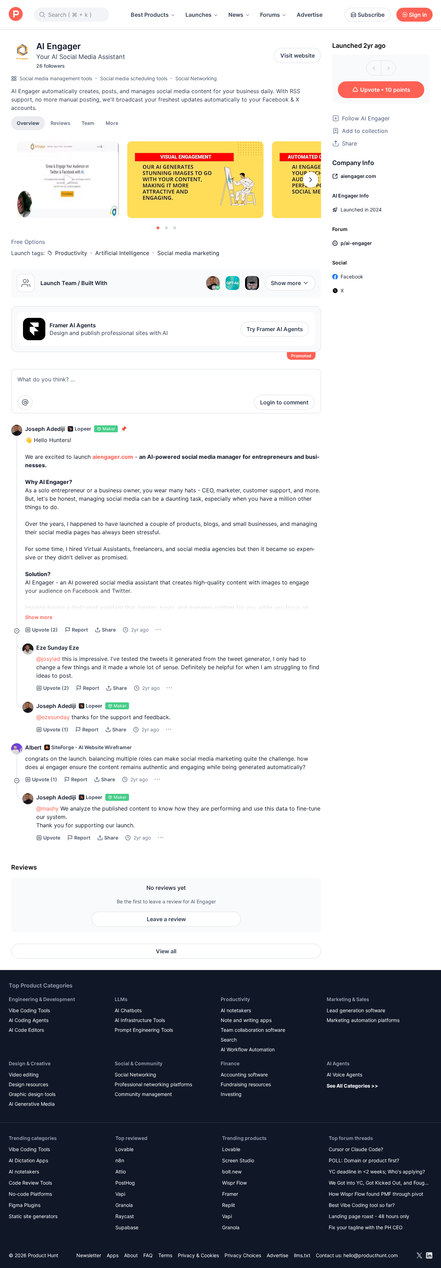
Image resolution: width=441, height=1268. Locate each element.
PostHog (125, 1183)
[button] (112, 122)
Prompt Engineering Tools (144, 1030)
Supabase (126, 1227)
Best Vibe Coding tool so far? (362, 1205)
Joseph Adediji (45, 428)
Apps (113, 1255)
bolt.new (232, 1171)
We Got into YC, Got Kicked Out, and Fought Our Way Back (379, 1183)
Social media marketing (188, 252)
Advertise (309, 14)
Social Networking (196, 78)
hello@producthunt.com (370, 1255)
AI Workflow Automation (248, 1049)
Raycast (124, 1216)
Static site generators (33, 1216)
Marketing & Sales (348, 999)
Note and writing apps (246, 1020)
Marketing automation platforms (363, 1020)
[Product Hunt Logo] (16, 14)
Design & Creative (30, 1063)
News (235, 14)
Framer (230, 1194)
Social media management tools (56, 78)
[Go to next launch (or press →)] (388, 68)
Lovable (124, 1149)
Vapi (120, 1194)
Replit (228, 1205)
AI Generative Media (32, 1104)
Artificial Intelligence (122, 252)
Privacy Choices (243, 1255)
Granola (124, 1205)
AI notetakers (236, 1010)
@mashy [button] (47, 808)
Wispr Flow (234, 1183)
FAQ (148, 1255)
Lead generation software (356, 1010)
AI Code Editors (26, 1030)
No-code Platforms (30, 1194)
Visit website (297, 55)
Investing (231, 1094)
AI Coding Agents (28, 1020)
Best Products (150, 14)
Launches (198, 14)
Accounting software (244, 1074)
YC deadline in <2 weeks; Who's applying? (377, 1171)
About (131, 1255)
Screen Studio (238, 1160)
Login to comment (284, 402)
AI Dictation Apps (28, 1160)
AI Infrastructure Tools (140, 1020)
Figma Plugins (24, 1205)
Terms (165, 1255)
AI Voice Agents (344, 1074)
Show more (286, 282)
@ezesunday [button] (53, 717)
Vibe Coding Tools (29, 1010)
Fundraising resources (246, 1084)
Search (229, 1040)
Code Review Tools (30, 1183)
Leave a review (166, 919)
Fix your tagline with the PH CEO (366, 1227)
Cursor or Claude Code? (356, 1149)
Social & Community (138, 1063)
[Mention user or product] (25, 402)
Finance (230, 1063)
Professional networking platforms (153, 1084)
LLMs (121, 999)
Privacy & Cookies (198, 1255)
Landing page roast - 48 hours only (369, 1216)
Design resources (28, 1084)
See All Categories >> (352, 1086)
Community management (143, 1094)
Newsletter (88, 1255)
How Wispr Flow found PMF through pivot (376, 1194)
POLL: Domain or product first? (364, 1160)
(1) (55, 729)
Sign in (418, 14)
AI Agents (338, 1063)
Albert (33, 747)
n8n (119, 1160)
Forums (270, 14)
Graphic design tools (32, 1094)
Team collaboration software (253, 1030)
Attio (120, 1171)
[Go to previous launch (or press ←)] (374, 68)
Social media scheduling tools (133, 78)
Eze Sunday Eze (57, 647)
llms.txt (302, 1255)
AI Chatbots (128, 1010)
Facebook (352, 276)
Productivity (71, 252)
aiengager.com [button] (112, 456)
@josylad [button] (48, 658)
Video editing (24, 1074)
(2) (45, 630)
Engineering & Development (42, 999)
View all (166, 951)
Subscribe (371, 14)
